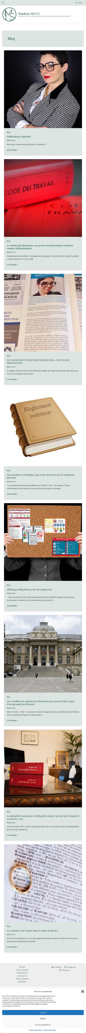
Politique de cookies (35, 1030)
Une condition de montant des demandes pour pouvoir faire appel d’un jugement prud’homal (40, 703)
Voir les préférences (43, 1025)
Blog (8, 132)
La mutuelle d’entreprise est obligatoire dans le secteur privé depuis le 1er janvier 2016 (43, 817)
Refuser (43, 1018)
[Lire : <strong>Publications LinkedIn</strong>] (43, 89)
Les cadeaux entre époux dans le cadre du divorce (32, 930)
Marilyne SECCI (28, 14)
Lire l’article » (12, 150)
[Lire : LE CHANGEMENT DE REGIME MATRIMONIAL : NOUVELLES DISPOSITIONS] (43, 312)
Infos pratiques (22, 979)
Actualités (22, 981)
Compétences (22, 973)
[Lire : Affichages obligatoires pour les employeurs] (43, 542)
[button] (83, 991)
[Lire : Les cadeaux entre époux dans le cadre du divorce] (43, 883)
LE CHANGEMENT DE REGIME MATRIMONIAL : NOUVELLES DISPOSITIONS (38, 361)
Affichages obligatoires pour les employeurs (29, 589)
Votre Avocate (22, 970)
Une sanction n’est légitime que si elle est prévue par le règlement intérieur (40, 476)
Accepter (43, 1012)
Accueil (22, 967)
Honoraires (22, 976)
